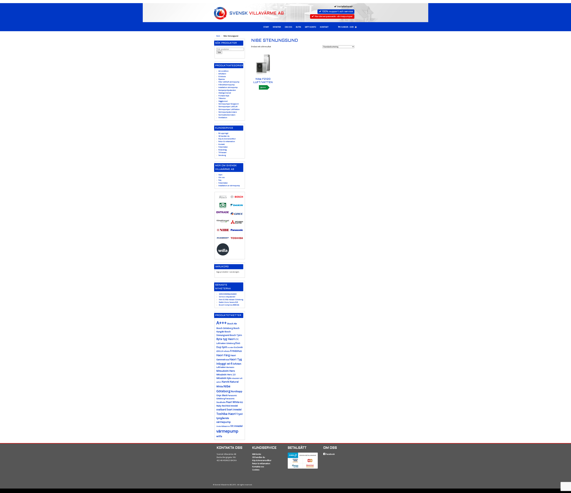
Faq (219, 180)
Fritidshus (236, 351)
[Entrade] (222, 212)
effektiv (227, 351)
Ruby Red (221, 405)
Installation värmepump (228, 87)
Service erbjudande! (227, 297)
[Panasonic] (236, 232)
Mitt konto (310, 27)
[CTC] (222, 207)
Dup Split (221, 347)
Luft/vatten (221, 367)
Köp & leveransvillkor (227, 139)
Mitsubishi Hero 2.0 (225, 374)
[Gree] (236, 215)
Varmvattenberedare (226, 115)
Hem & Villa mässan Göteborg (231, 299)
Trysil (239, 414)
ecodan (230, 347)
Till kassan (222, 152)
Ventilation (222, 117)
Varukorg (222, 155)
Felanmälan (223, 147)
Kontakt (324, 27)
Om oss (288, 27)
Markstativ (230, 367)
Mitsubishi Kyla (223, 378)
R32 (241, 402)
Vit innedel (236, 426)
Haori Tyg (235, 359)
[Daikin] (236, 207)
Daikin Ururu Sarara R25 (228, 302)
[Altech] (222, 199)
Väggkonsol (223, 101)
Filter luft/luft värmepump (228, 82)
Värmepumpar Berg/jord (228, 104)
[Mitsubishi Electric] (236, 224)
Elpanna (221, 79)
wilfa (219, 436)
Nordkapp (236, 391)
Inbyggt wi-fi (224, 363)
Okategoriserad (224, 93)
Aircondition (223, 71)
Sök (219, 52)
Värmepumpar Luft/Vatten (229, 109)
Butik (298, 27)
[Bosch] (236, 198)
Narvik (225, 381)
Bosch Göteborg (224, 328)
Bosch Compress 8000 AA (229, 305)
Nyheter (277, 27)
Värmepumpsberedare (227, 112)
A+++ (263, 87)
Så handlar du (223, 136)
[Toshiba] (236, 240)
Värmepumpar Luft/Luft (227, 106)
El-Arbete (222, 76)
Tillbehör (222, 98)
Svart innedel (234, 409)
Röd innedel (232, 405)
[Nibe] (222, 232)
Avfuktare (222, 74)
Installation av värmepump (229, 185)
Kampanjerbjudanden (227, 90)
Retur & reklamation (226, 141)
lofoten (237, 363)
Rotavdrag (222, 150)
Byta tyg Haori (225, 339)
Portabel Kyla (223, 95)
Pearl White (232, 402)
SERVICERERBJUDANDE (228, 294)
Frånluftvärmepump (226, 85)
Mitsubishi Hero (225, 370)
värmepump (227, 431)
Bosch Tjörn (236, 335)
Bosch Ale (232, 323)
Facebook (330, 454)
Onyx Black (221, 395)
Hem (218, 36)
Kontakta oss (258, 466)
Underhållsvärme (223, 426)
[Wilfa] (222, 254)
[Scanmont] (222, 240)
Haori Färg (223, 355)
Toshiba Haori (226, 414)
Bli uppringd (223, 133)
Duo (237, 343)
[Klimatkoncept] (222, 222)
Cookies (255, 469)
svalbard (221, 409)
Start (266, 27)
